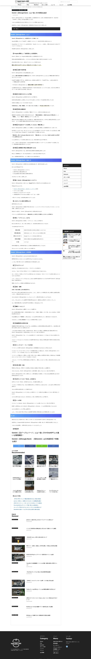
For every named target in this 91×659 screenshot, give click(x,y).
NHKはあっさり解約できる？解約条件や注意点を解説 (38, 615)
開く (17, 28)
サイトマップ (55, 650)
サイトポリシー (56, 645)
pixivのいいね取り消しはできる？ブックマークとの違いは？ (39, 519)
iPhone (19, 4)
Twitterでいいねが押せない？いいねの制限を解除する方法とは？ (41, 589)
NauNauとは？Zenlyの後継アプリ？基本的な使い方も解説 (39, 606)
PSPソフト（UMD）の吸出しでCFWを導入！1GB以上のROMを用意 (41, 545)
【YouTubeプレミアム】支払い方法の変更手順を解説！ (38, 572)
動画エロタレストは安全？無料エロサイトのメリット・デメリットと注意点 (74, 235)
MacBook (36, 4)
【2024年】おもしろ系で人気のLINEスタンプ (36, 537)
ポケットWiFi (45, 4)
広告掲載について (56, 649)
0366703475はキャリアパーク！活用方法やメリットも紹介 (40, 554)
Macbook (66, 174)
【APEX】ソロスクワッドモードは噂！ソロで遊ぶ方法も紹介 (40, 580)
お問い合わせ (55, 652)
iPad (28, 4)
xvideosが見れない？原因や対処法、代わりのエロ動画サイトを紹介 (74, 247)
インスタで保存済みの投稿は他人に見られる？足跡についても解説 (41, 528)
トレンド (61, 4)
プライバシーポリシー (57, 647)
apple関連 (69, 4)
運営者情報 (55, 643)
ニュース (53, 4)
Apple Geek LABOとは (57, 641)
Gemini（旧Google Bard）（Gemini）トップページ (25, 188)
